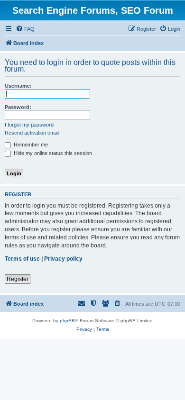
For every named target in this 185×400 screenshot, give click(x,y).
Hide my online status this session (52, 153)
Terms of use (22, 258)
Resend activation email (32, 133)
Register (17, 279)
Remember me (30, 144)
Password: (18, 107)
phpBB (67, 320)
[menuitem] (25, 29)
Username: (18, 86)
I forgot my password (29, 124)
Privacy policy (63, 258)
